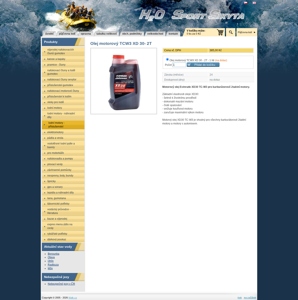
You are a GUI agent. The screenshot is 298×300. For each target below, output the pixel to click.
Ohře (51, 261)
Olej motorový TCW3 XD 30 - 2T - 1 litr (198, 60)
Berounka (53, 253)
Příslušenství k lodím (59, 96)
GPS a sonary (55, 186)
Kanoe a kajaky (56, 59)
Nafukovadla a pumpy (60, 158)
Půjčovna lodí (245, 32)
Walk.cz (73, 297)
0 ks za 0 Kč (196, 32)
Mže (50, 268)
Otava (51, 257)
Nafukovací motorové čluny (63, 90)
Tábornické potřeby (58, 203)
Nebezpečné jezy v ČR (61, 283)
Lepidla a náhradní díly (60, 192)
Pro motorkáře (55, 152)
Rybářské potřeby (57, 233)
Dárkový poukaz (56, 239)
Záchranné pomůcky (59, 169)
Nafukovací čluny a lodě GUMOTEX (61, 72)
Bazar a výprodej (57, 218)
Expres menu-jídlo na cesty (59, 226)
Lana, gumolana (56, 198)
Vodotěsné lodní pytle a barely (61, 145)
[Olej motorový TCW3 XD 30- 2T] (123, 81)
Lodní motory (54, 107)
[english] (255, 3)
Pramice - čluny (56, 64)
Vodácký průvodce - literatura (58, 211)
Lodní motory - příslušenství (56, 124)
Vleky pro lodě (55, 102)
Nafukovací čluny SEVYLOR (61, 79)
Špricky (51, 181)
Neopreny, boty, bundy (60, 175)
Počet (168, 64)
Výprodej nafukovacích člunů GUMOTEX (60, 51)
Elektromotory (55, 132)
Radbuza (53, 264)
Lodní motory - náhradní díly (61, 115)
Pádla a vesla (55, 137)
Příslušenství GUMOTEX (60, 85)
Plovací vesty (55, 164)
